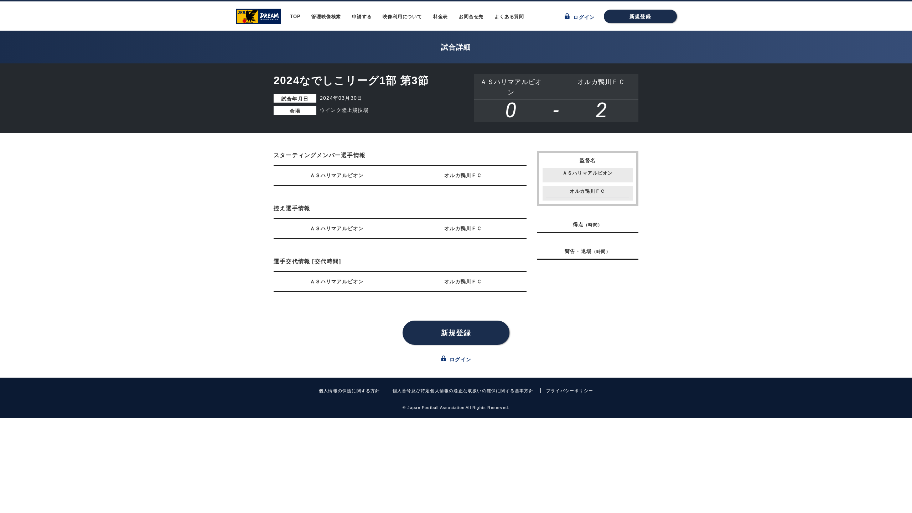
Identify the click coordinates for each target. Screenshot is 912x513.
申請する (362, 16)
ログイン (583, 17)
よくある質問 (509, 16)
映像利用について (402, 16)
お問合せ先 (471, 16)
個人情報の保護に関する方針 (349, 390)
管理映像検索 (326, 16)
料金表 (440, 16)
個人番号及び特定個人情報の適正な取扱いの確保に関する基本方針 (463, 390)
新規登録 (640, 16)
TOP (295, 16)
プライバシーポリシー (569, 390)
